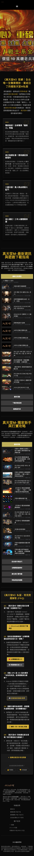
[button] (17, 6)
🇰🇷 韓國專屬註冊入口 (15, 665)
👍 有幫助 (10, 770)
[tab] (17, 276)
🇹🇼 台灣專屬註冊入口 (15, 659)
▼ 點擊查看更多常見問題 (17, 757)
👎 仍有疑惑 (23, 770)
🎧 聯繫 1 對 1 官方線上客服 (18, 726)
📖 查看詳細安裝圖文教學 (17, 698)
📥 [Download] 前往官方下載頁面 (18, 627)
